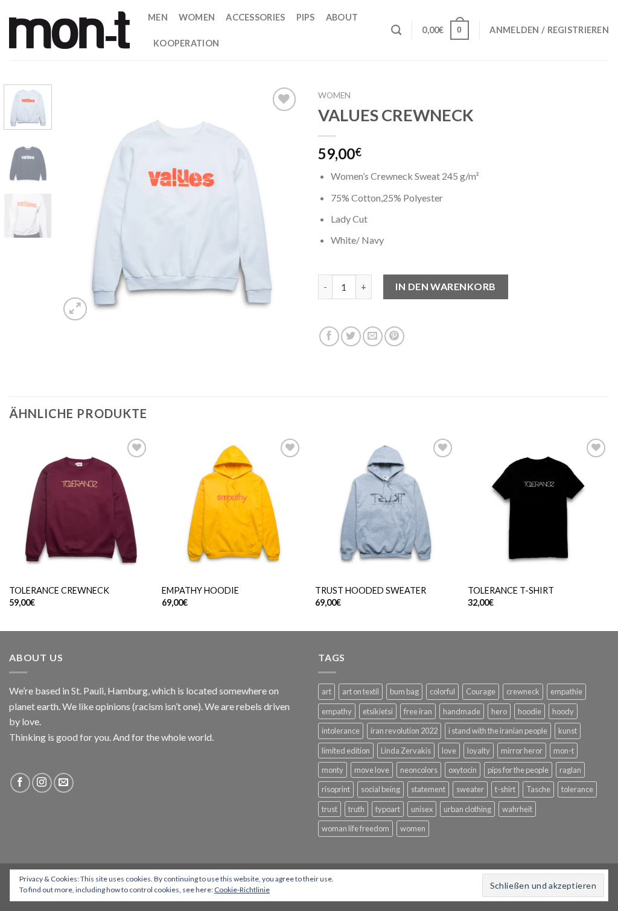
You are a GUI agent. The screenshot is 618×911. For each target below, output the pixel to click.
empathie (566, 691)
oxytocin (462, 770)
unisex (422, 809)
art (326, 691)
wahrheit (517, 809)
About (342, 17)
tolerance (577, 789)
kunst (567, 730)
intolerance (341, 730)
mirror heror (522, 750)
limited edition (346, 750)
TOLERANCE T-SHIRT (511, 590)
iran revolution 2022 (404, 730)
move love (371, 770)
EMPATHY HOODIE (200, 590)
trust (329, 809)
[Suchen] (396, 30)
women (412, 828)
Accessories (255, 17)
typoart (387, 809)
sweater (470, 789)
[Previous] (80, 204)
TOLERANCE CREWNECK (59, 590)
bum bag (404, 691)
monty (332, 770)
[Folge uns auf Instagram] (42, 783)
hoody (563, 711)
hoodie (529, 711)
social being (380, 789)
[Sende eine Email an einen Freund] (373, 336)
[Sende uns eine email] (64, 783)
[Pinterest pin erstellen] (394, 336)
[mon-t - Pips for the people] (69, 29)
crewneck (523, 691)
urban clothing (467, 809)
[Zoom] (75, 309)
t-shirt (505, 789)
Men (158, 17)
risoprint (336, 789)
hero (499, 711)
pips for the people (518, 770)
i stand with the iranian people (497, 730)
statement (428, 789)
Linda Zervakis (406, 750)
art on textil (360, 691)
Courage (480, 691)
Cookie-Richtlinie (242, 889)
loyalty (478, 750)
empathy (337, 711)
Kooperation (186, 43)
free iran (418, 711)
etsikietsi (378, 711)
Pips (305, 17)
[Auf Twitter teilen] (351, 336)
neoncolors (419, 770)
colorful (442, 691)
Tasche (538, 789)
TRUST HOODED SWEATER (370, 590)
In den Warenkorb (445, 286)
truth (356, 809)
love (449, 750)
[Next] (280, 204)
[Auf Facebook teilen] (329, 336)
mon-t (563, 750)
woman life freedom (355, 828)
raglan (570, 770)
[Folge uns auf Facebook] (20, 783)
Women (197, 17)
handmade (461, 711)
